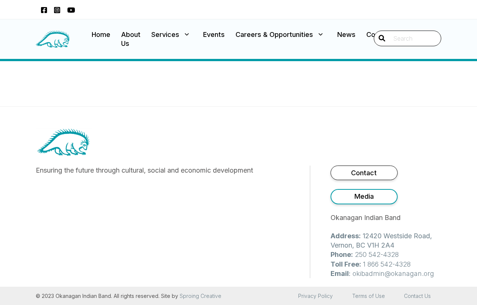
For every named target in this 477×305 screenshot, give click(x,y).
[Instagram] (57, 9)
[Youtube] (71, 9)
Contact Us (417, 296)
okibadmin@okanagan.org (393, 273)
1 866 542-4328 (387, 264)
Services (165, 34)
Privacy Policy (315, 296)
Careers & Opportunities (274, 34)
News (346, 34)
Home (101, 34)
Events (214, 34)
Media (364, 196)
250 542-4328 (377, 254)
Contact (364, 173)
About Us (130, 39)
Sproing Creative (200, 296)
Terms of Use (368, 296)
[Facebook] (44, 9)
